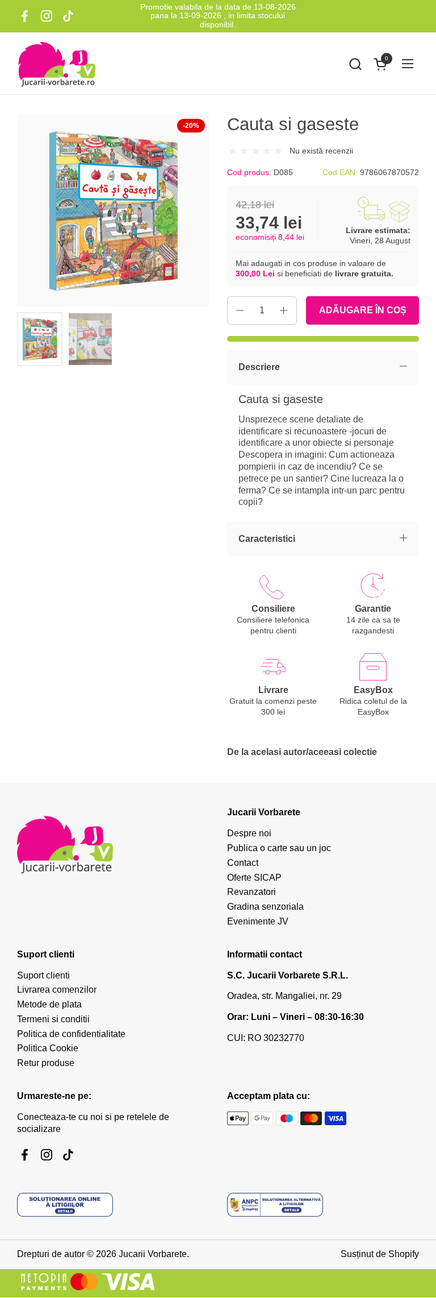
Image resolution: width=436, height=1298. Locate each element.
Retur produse (45, 1063)
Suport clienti (43, 975)
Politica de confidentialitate (71, 1034)
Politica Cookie (47, 1048)
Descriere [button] (259, 367)
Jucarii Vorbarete (153, 1254)
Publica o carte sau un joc (279, 848)
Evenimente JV (257, 921)
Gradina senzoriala (265, 906)
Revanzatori (251, 892)
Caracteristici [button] (266, 539)
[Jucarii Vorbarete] (57, 63)
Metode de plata (49, 1004)
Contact (242, 863)
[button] (355, 64)
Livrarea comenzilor (57, 989)
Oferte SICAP (254, 877)
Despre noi (249, 833)
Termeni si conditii (53, 1019)
